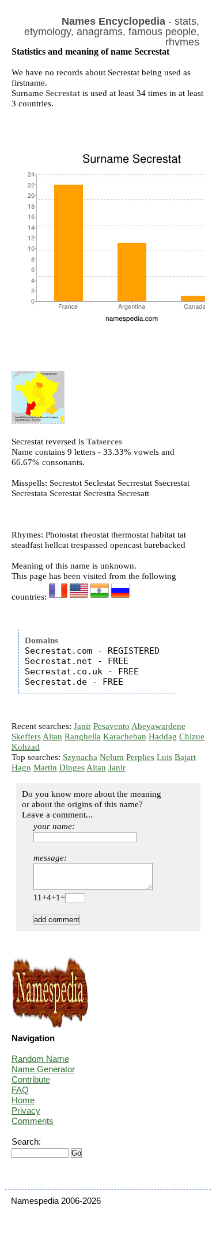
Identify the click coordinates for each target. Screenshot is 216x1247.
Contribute (31, 1079)
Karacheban (124, 736)
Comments (33, 1121)
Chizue (191, 736)
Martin (45, 767)
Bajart (185, 757)
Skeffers (26, 736)
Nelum (112, 757)
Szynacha (80, 757)
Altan (52, 736)
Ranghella (83, 736)
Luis (164, 757)
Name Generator (43, 1069)
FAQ (20, 1090)
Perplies (140, 757)
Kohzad (26, 746)
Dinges (72, 767)
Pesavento (111, 726)
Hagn (21, 767)
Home (23, 1100)
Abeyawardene (158, 726)
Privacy (26, 1110)
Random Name (40, 1059)
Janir (82, 726)
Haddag (163, 736)
